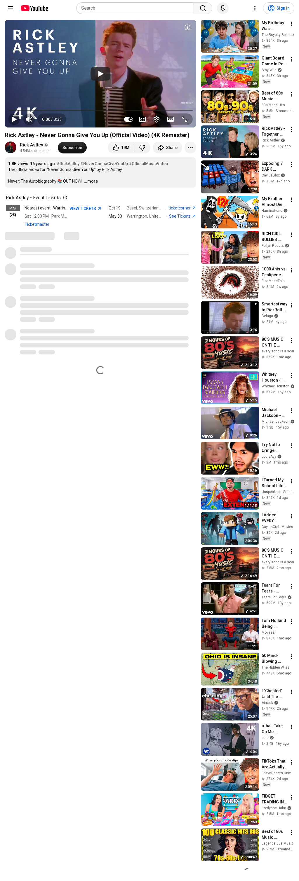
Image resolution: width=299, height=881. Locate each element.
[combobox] (136, 8)
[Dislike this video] (142, 147)
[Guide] (10, 8)
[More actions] (190, 147)
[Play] (100, 74)
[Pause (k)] (14, 119)
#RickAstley (68, 163)
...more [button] (91, 181)
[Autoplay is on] (128, 119)
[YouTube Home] (34, 8)
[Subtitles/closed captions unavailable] (142, 119)
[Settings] (254, 8)
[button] (52, 119)
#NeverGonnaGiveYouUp (104, 163)
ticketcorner (180, 208)
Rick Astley (31, 145)
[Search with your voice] (223, 8)
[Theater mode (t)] (171, 119)
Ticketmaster (37, 224)
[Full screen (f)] (185, 119)
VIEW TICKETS (83, 208)
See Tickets (180, 216)
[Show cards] (187, 27)
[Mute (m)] (29, 119)
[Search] (203, 8)
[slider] (100, 110)
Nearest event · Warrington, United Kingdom (65, 208)
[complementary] (64, 198)
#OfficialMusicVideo (148, 163)
